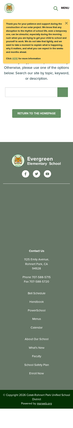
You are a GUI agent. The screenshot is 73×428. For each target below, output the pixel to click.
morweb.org (44, 403)
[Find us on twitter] (36, 173)
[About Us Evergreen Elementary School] (23, 7)
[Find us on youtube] (47, 173)
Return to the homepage (36, 113)
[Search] (56, 8)
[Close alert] (66, 23)
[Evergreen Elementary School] (36, 160)
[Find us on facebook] (25, 173)
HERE (15, 58)
